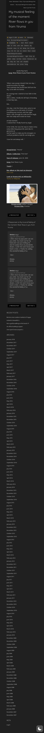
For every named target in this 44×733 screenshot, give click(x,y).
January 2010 (11, 635)
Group (8, 51)
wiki (21, 61)
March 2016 (10, 407)
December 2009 (11, 638)
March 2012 (10, 555)
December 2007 (11, 712)
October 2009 (11, 644)
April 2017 (10, 367)
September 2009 (12, 647)
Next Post (30, 215)
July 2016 (9, 395)
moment (25, 51)
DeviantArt (9, 48)
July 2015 (9, 432)
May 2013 (9, 512)
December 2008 (11, 675)
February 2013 (11, 521)
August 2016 (10, 392)
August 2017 (10, 355)
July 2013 (9, 506)
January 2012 (11, 561)
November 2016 (11, 382)
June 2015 (10, 435)
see (35, 59)
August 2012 (10, 539)
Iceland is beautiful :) (13, 320)
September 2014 (12, 462)
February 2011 (11, 595)
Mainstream (16, 1)
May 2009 (9, 660)
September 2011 (12, 573)
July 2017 (9, 358)
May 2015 (9, 438)
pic (33, 56)
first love (32, 48)
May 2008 (9, 696)
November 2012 (11, 530)
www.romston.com (11, 64)
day (31, 45)
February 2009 (11, 669)
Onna (30, 56)
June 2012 (10, 546)
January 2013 (11, 524)
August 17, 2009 (13, 37)
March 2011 (10, 592)
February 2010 (11, 632)
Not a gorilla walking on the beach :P (18, 323)
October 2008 (11, 681)
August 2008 (10, 687)
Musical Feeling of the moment (14, 53)
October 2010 (11, 607)
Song (11, 61)
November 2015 (11, 419)
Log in (8, 725)
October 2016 (11, 386)
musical (33, 51)
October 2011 (11, 570)
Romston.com (30, 59)
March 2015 (10, 444)
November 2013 (11, 493)
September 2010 (12, 610)
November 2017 (11, 345)
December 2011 (11, 564)
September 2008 (12, 684)
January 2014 (11, 487)
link (15, 51)
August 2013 (10, 503)
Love (18, 51)
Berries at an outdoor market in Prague (19, 317)
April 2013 (10, 515)
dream (15, 48)
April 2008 (10, 700)
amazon (31, 43)
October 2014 (11, 459)
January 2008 (11, 709)
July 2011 (9, 579)
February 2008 (11, 706)
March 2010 (10, 629)
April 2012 (10, 552)
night (26, 56)
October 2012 (11, 533)
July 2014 (9, 469)
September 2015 (12, 426)
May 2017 (9, 364)
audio (18, 45)
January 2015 (11, 450)
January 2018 (11, 339)
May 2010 (9, 623)
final (28, 48)
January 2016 (11, 413)
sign (8, 61)
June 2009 (10, 656)
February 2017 (11, 373)
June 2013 (10, 509)
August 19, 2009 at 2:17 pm (17, 237)
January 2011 (11, 598)
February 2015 (11, 447)
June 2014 (10, 472)
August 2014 (10, 466)
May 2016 (9, 401)
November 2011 (11, 567)
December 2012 (11, 527)
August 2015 (10, 429)
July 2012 (9, 543)
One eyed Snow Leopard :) (15, 329)
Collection (26, 45)
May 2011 (9, 586)
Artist (14, 45)
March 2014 (10, 481)
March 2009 (10, 666)
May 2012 (9, 549)
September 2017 (12, 352)
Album (26, 43)
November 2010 (11, 604)
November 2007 (11, 715)
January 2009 (11, 672)
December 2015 (11, 416)
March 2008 (10, 703)
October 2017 (11, 349)
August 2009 (10, 650)
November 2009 (11, 641)
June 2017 (10, 361)
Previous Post (14, 215)
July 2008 (9, 690)
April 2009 (10, 663)
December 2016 (11, 379)
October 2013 (11, 496)
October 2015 (11, 422)
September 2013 (12, 499)
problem (9, 59)
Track (18, 61)
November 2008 (11, 678)
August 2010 (10, 613)
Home (10, 1)
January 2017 (11, 376)
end (21, 48)
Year (18, 64)
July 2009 (9, 653)
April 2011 (10, 589)
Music (21, 1)
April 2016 (10, 404)
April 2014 (10, 478)
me (21, 51)
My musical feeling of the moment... (19, 40)
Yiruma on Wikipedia (13, 179)
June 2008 (10, 693)
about (22, 43)
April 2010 (10, 626)
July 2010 (9, 616)
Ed (18, 48)
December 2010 (11, 601)
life (12, 51)
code (22, 45)
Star (15, 61)
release (13, 59)
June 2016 (10, 398)
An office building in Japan (15, 326)
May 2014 (9, 475)
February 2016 (11, 410)
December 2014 (11, 453)
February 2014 (11, 484)
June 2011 (10, 583)
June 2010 (10, 620)
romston (21, 37)
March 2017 (10, 370)
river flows (18, 59)
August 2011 (10, 576)
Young (26, 64)
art (11, 45)
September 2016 (12, 389)
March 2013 (10, 518)
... (19, 43)
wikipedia (26, 61)
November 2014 (11, 456)
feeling (24, 48)
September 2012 (12, 536)
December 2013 (11, 490)
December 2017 (11, 342)
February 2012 (11, 558)
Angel (8, 45)
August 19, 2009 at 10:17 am (17, 273)
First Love (10, 172)
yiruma (22, 64)
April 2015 (10, 441)
